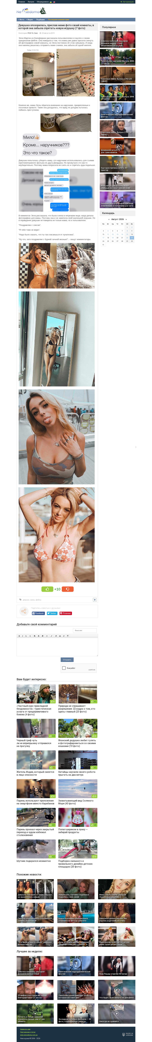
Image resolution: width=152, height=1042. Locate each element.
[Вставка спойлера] (68, 636)
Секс (36, 33)
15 (127, 234)
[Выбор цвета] (52, 636)
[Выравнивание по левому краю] (35, 636)
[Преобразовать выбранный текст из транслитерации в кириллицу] (64, 636)
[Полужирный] (19, 636)
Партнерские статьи (27, 1032)
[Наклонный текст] (22, 636)
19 (113, 238)
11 (108, 234)
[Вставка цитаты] (60, 636)
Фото (22, 20)
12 (113, 234)
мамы (32, 600)
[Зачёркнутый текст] (30, 636)
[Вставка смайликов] (47, 636)
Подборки (40, 20)
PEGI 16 (30, 33)
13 (117, 234)
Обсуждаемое (43, 2)
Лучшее (31, 2)
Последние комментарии (58, 20)
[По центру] (39, 636)
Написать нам (25, 1029)
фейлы (38, 600)
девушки (26, 600)
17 (103, 238)
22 (127, 238)
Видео (30, 20)
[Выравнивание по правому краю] (42, 636)
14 (122, 234)
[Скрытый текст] (56, 636)
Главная (21, 2)
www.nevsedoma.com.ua (28, 1035)
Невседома (36, 13)
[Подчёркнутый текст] (26, 636)
